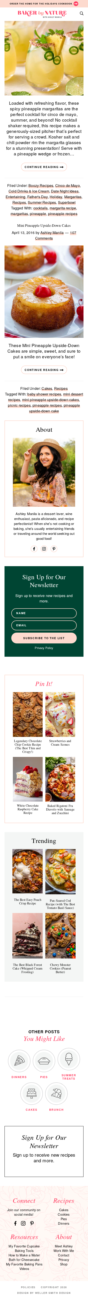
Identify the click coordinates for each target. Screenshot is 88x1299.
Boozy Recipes (40, 185)
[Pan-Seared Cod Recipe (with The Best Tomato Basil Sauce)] (60, 872)
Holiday (56, 196)
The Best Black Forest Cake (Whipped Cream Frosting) (27, 968)
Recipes (19, 202)
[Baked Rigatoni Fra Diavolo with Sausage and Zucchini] (60, 779)
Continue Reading (42, 167)
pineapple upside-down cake (54, 408)
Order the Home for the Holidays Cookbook (41, 3)
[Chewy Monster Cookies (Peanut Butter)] (60, 935)
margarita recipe (63, 208)
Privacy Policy (44, 648)
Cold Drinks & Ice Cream (29, 191)
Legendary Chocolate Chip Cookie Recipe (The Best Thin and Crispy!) (28, 746)
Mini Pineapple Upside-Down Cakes (44, 225)
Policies (28, 1287)
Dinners (63, 1223)
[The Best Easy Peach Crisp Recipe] (27, 871)
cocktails (40, 208)
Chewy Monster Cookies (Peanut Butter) (60, 968)
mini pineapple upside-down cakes (50, 399)
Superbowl (67, 202)
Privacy (63, 1259)
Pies (64, 1219)
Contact (63, 1255)
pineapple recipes (62, 213)
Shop (64, 1264)
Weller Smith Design (53, 1292)
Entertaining (15, 196)
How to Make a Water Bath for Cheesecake (24, 1257)
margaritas (19, 213)
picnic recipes (19, 405)
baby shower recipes (44, 394)
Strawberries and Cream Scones (60, 743)
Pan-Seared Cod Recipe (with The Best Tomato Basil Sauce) (60, 904)
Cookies (63, 1214)
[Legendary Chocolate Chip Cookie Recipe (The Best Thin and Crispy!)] (28, 714)
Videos (24, 1268)
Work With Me (63, 1250)
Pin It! (44, 683)
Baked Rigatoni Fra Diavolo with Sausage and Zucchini (60, 809)
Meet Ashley (64, 1246)
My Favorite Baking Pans (24, 1264)
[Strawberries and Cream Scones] (60, 714)
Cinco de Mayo (67, 185)
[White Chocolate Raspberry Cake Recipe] (28, 779)
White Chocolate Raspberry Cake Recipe (28, 809)
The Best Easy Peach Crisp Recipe (27, 901)
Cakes (47, 388)
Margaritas (73, 196)
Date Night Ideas (65, 191)
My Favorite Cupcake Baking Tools (24, 1248)
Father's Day (37, 196)
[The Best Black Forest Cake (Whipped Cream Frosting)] (27, 935)
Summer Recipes (42, 202)
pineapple (38, 213)
